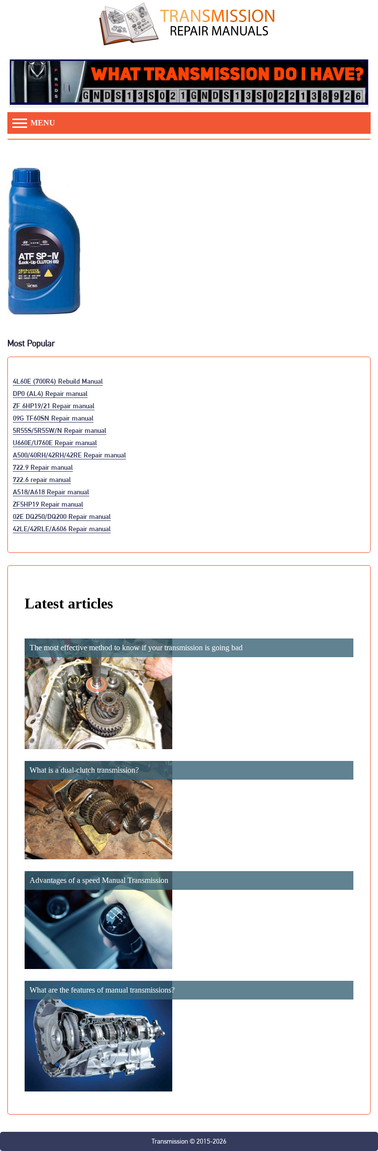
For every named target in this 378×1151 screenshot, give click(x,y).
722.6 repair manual (42, 479)
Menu (42, 123)
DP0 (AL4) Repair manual (50, 393)
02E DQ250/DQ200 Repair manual (62, 516)
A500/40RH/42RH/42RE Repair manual (69, 455)
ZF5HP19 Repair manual (48, 504)
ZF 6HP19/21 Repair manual (53, 405)
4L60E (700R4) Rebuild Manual (58, 381)
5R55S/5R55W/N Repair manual (59, 430)
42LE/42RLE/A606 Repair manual (62, 528)
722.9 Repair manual (43, 467)
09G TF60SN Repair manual (53, 418)
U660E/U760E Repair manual (55, 442)
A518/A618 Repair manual (51, 491)
